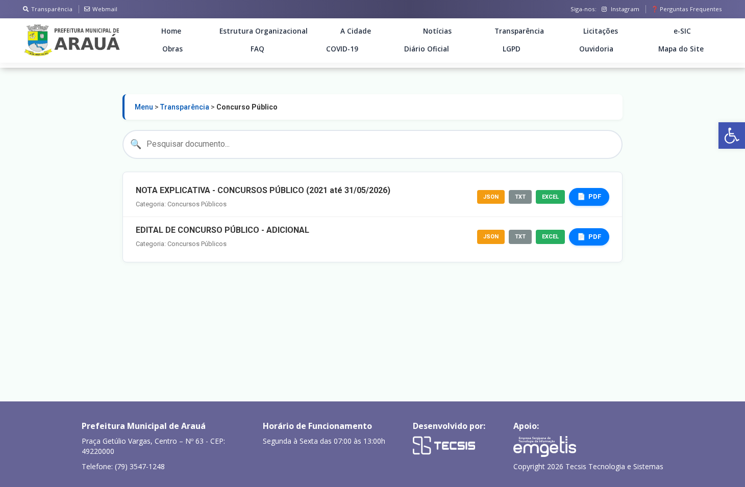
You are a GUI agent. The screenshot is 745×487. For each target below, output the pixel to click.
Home (171, 31)
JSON (491, 197)
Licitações (600, 31)
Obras (172, 48)
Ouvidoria (596, 48)
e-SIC (682, 31)
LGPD (511, 48)
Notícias (437, 31)
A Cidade (355, 31)
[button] (731, 135)
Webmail (104, 9)
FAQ (257, 48)
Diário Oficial (426, 48)
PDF (594, 196)
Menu (144, 107)
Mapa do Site (681, 48)
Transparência (51, 9)
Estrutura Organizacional (263, 31)
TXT (520, 197)
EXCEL (550, 197)
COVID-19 (342, 48)
